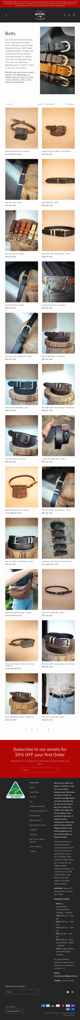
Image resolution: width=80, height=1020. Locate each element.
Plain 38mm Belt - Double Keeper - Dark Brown (58, 407)
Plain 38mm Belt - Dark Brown (15, 459)
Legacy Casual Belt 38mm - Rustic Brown (56, 151)
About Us (33, 797)
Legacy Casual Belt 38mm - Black (53, 459)
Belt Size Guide (35, 820)
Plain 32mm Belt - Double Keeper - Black (19, 561)
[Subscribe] (56, 770)
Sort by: (41, 104)
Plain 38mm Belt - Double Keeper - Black (56, 254)
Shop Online (34, 792)
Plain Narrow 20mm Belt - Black (53, 612)
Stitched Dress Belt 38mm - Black (17, 407)
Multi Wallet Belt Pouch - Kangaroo (17, 151)
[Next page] (54, 729)
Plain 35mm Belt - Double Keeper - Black (56, 510)
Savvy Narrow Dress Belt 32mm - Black (18, 356)
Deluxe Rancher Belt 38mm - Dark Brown (19, 717)
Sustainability (35, 815)
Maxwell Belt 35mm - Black (14, 305)
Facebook (33, 830)
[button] (6, 15)
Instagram (33, 834)
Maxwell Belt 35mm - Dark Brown (53, 356)
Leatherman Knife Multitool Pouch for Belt (57, 561)
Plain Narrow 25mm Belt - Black (53, 717)
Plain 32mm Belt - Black (13, 202)
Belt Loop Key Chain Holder (14, 254)
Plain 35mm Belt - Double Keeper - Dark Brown (58, 664)
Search (32, 787)
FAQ (31, 801)
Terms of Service (36, 846)
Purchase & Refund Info (38, 811)
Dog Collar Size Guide (38, 825)
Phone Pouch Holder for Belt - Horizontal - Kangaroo (20, 665)
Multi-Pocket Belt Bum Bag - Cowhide (18, 612)
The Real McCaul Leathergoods (59, 1013)
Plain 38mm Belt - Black (50, 202)
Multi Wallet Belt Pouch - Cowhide (17, 510)
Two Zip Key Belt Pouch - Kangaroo (54, 305)
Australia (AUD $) (13, 1011)
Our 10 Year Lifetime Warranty (37, 840)
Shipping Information (37, 806)
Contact (33, 851)
